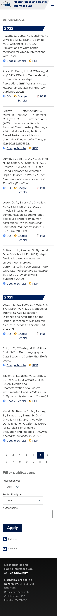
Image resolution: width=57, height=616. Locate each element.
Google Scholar (16, 61)
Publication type (12, 494)
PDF (35, 61)
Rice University (18, 573)
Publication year (12, 481)
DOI (9, 96)
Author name (10, 508)
